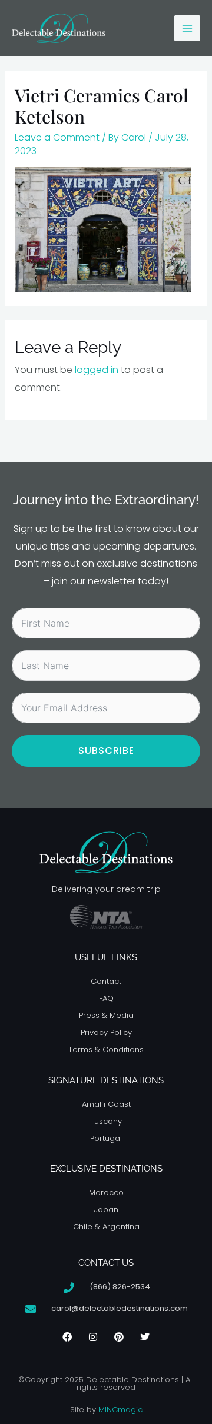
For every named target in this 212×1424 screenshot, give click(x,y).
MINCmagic (120, 1409)
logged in (96, 370)
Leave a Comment (57, 137)
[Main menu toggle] (187, 28)
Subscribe (106, 750)
